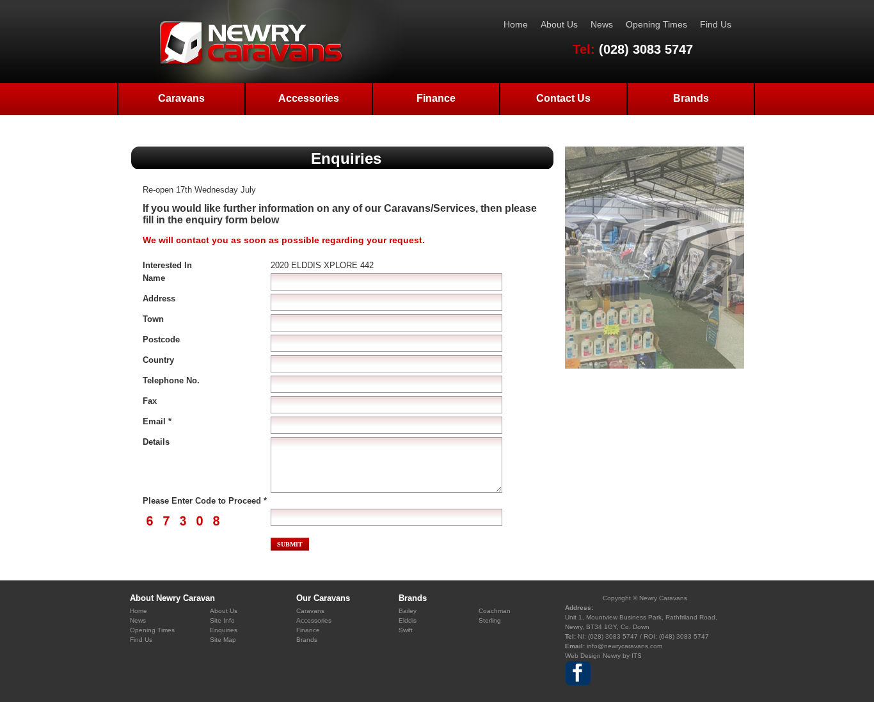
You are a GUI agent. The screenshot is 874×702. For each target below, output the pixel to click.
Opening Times (656, 24)
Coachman (495, 610)
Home (516, 24)
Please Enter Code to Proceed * (205, 501)
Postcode (161, 339)
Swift (406, 630)
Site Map (223, 639)
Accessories (308, 98)
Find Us (715, 24)
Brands (691, 98)
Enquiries (223, 630)
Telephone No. (171, 380)
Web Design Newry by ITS (603, 655)
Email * (157, 421)
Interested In (167, 265)
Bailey (408, 610)
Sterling (490, 620)
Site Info (222, 620)
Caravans (181, 98)
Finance (436, 98)
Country (158, 360)
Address (159, 298)
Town (153, 319)
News (602, 24)
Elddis (408, 620)
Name (154, 278)
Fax (150, 401)
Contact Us (563, 98)
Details (156, 442)
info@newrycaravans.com (624, 646)
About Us (559, 24)
